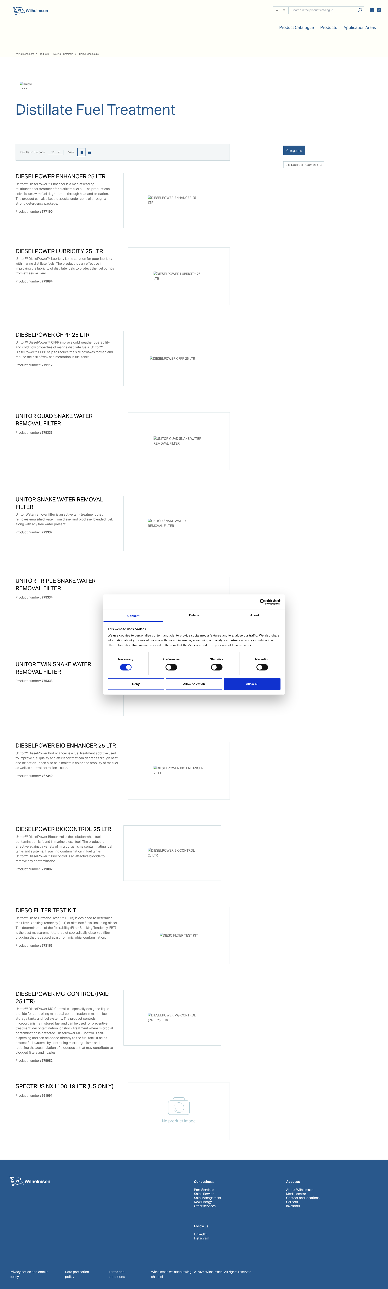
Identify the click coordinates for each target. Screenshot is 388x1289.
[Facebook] (372, 10)
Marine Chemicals (63, 53)
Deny (135, 684)
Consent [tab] (133, 615)
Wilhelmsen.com (25, 53)
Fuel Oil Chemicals (88, 53)
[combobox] (55, 152)
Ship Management (207, 1198)
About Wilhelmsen (299, 1190)
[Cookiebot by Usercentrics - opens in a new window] (262, 602)
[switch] (171, 667)
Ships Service (204, 1194)
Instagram (201, 1238)
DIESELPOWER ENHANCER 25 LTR (60, 176)
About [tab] (254, 615)
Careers (292, 1202)
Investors (293, 1206)
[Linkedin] (379, 10)
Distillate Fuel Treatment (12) (304, 165)
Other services (205, 1206)
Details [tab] (194, 615)
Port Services (204, 1190)
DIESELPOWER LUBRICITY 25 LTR (59, 251)
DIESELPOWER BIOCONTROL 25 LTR (63, 829)
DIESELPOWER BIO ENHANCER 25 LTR (66, 745)
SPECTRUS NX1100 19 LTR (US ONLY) (64, 1086)
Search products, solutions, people (359, 10)
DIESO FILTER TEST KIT (46, 910)
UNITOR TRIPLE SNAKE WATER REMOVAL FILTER (56, 584)
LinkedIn (200, 1234)
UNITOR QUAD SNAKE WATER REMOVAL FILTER (54, 419)
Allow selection (194, 684)
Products (44, 53)
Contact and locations (302, 1198)
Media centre (296, 1194)
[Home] (30, 10)
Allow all (252, 684)
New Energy (203, 1202)
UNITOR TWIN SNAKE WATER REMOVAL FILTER (53, 668)
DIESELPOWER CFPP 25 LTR (53, 334)
